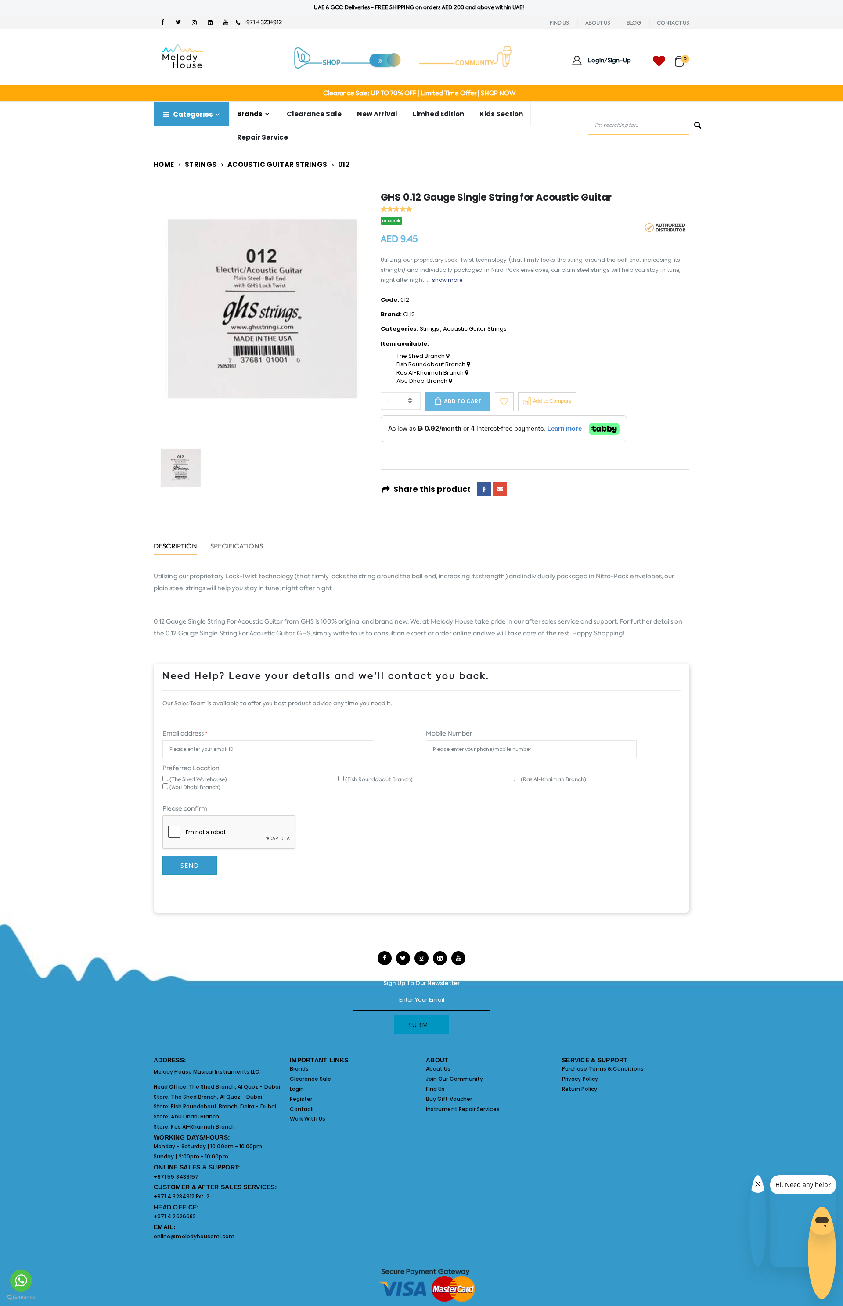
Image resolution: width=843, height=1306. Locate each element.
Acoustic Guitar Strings (277, 164)
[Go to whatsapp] (21, 1281)
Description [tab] (175, 547)
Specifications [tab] (236, 547)
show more (447, 280)
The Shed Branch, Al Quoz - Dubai (234, 1086)
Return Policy (579, 1089)
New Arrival (377, 114)
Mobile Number (449, 733)
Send (189, 865)
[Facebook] (484, 489)
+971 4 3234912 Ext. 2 (181, 1196)
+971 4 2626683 (175, 1216)
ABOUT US (597, 22)
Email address (184, 733)
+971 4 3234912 (260, 22)
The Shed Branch (421, 356)
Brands (299, 1068)
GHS (409, 314)
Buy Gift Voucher (449, 1099)
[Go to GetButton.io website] (21, 1297)
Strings (201, 164)
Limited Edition (438, 114)
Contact (301, 1109)
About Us (438, 1068)
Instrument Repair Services (463, 1109)
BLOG (634, 22)
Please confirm (184, 808)
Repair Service (262, 137)
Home (164, 164)
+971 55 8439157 (176, 1176)
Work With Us (307, 1118)
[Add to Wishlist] (504, 401)
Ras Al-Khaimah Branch (430, 373)
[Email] (500, 489)
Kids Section (501, 114)
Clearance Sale (314, 114)
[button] (682, 57)
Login (297, 1089)
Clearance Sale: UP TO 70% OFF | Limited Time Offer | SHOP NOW (419, 93)
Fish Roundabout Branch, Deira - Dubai (223, 1106)
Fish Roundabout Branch (431, 364)
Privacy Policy (580, 1078)
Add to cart (463, 401)
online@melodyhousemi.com (194, 1236)
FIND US (559, 22)
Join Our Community (454, 1078)
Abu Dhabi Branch (422, 381)
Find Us (435, 1089)
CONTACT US (673, 22)
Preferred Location (191, 768)
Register (301, 1099)
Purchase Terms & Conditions (603, 1068)
